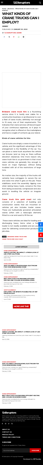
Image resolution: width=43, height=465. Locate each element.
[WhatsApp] (18, 37)
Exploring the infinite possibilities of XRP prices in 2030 (20, 292)
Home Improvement (11, 250)
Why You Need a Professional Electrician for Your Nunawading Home (20, 266)
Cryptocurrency (10, 290)
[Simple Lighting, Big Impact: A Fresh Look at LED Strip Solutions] (21, 318)
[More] (23, 37)
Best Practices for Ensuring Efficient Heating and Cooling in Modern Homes (19, 279)
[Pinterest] (14, 37)
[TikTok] (9, 424)
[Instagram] (5, 424)
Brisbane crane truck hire (17, 236)
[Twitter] (9, 37)
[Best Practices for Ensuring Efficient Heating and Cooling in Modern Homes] (21, 382)
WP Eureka (37, 459)
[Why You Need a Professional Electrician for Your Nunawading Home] (21, 350)
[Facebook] (4, 37)
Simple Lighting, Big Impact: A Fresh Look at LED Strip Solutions (21, 253)
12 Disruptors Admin (13, 33)
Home (4, 8)
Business (11, 8)
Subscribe (35, 450)
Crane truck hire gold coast (12, 239)
